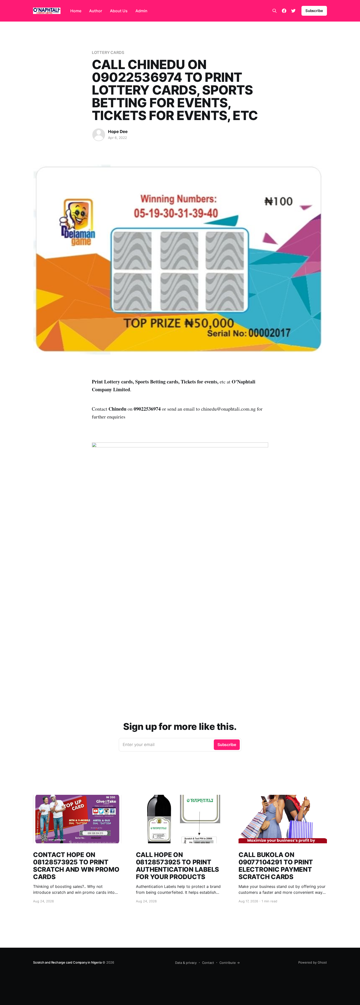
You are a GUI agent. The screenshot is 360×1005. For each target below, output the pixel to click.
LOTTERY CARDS (108, 52)
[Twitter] (293, 11)
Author (95, 10)
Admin (141, 10)
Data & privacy (186, 963)
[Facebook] (284, 11)
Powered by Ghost (312, 962)
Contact (208, 963)
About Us (119, 10)
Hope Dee (118, 131)
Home (75, 10)
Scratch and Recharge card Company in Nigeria (67, 962)
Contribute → (229, 963)
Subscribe (314, 10)
